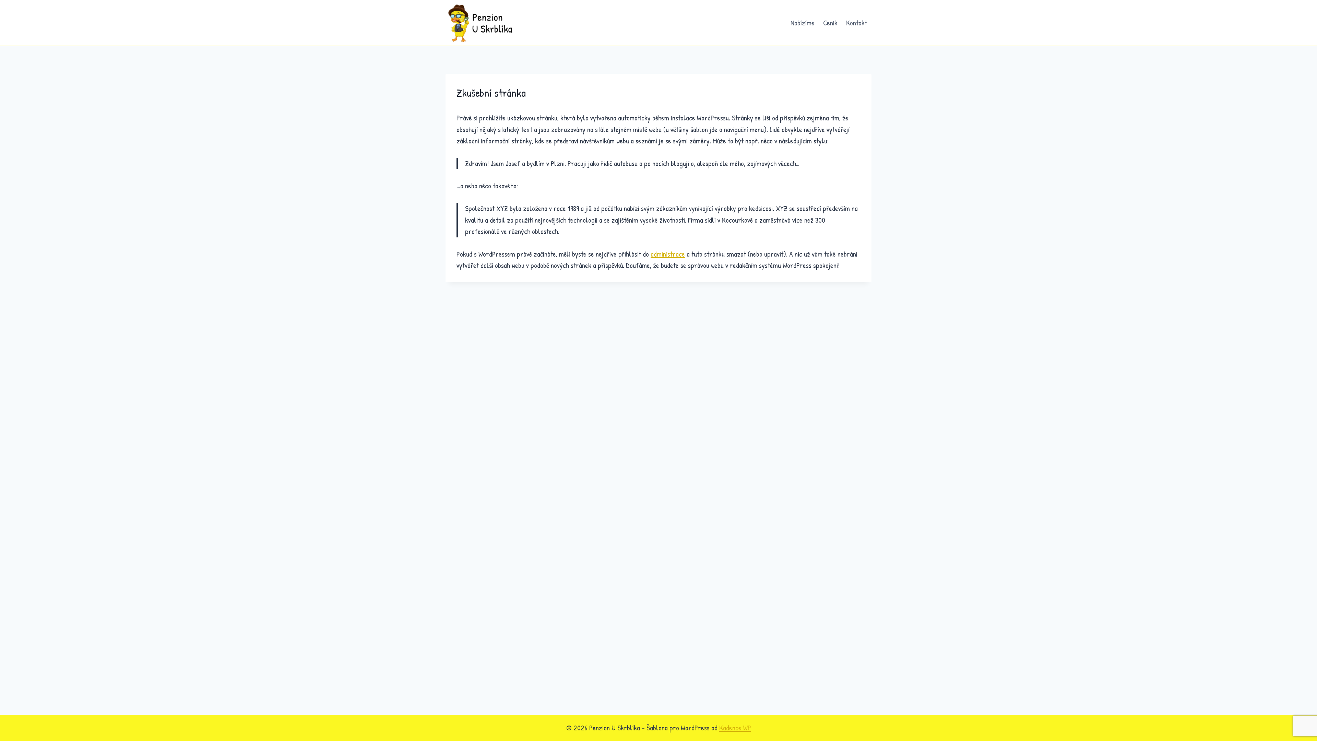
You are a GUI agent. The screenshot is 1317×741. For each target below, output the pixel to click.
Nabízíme (803, 23)
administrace (668, 254)
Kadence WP (735, 728)
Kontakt (856, 23)
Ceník (830, 23)
